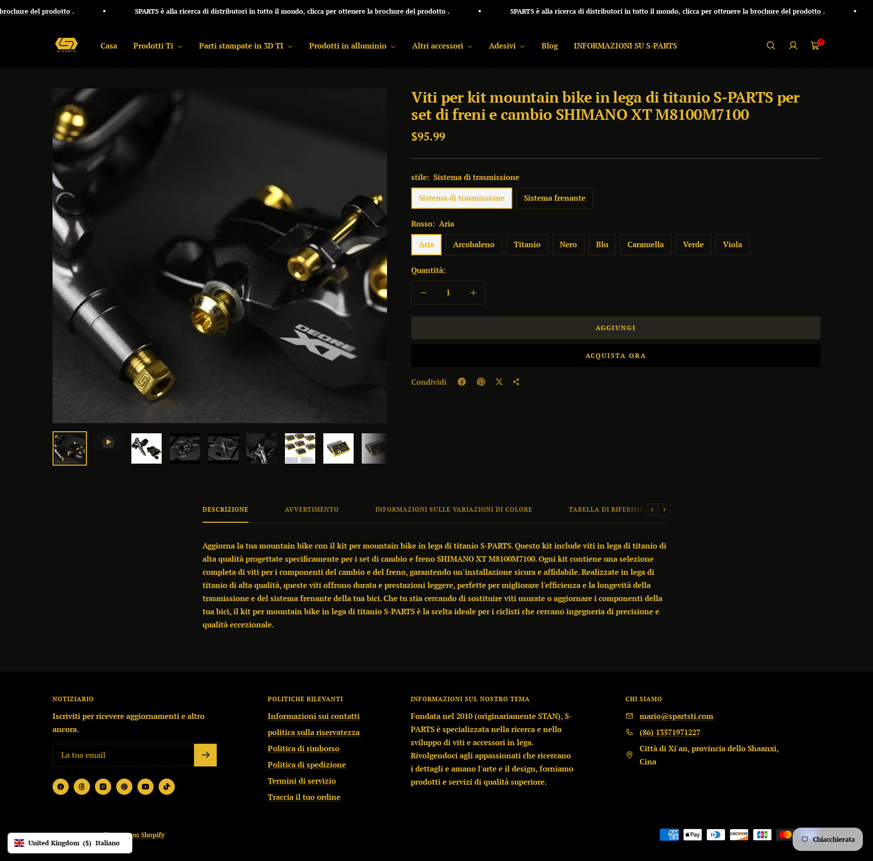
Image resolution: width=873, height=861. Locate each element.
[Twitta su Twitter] (499, 382)
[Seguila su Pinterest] (124, 787)
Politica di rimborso (304, 748)
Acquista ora (616, 355)
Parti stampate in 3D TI (242, 45)
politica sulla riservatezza (314, 732)
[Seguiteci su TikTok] (167, 787)
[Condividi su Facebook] (462, 382)
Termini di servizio (302, 781)
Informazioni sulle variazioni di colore (453, 509)
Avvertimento (312, 509)
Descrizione (226, 509)
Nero (568, 244)
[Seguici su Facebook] (61, 787)
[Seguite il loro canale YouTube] (145, 787)
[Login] (793, 45)
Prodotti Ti (154, 45)
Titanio (527, 244)
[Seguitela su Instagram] (103, 787)
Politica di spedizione (307, 764)
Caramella (645, 244)
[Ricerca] (771, 45)
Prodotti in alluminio (349, 45)
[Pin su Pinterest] (481, 382)
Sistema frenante (555, 198)
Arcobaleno (474, 244)
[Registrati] (205, 755)
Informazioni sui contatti (314, 716)
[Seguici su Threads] (82, 787)
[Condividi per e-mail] (516, 382)
